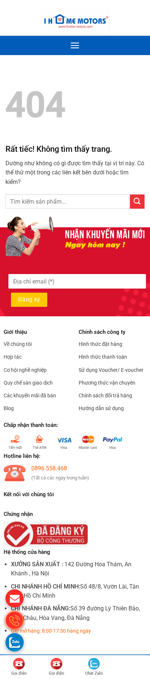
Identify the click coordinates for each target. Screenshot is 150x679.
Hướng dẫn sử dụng (101, 408)
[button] (140, 18)
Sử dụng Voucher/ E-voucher (111, 370)
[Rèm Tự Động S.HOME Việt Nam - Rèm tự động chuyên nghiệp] (75, 17)
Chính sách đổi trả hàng (105, 395)
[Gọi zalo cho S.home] (14, 642)
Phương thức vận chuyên (107, 383)
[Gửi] (137, 201)
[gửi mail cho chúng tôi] (14, 598)
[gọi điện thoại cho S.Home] (14, 620)
